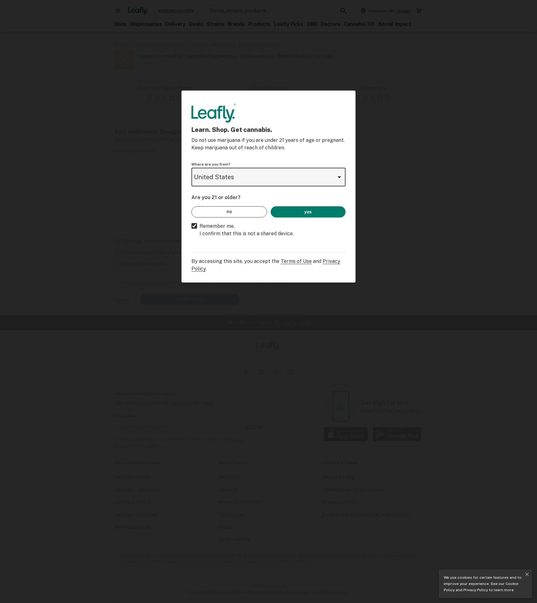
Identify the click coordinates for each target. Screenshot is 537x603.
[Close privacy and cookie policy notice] (527, 574)
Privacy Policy (475, 590)
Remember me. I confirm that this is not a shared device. (247, 229)
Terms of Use (296, 261)
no (229, 211)
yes (308, 211)
